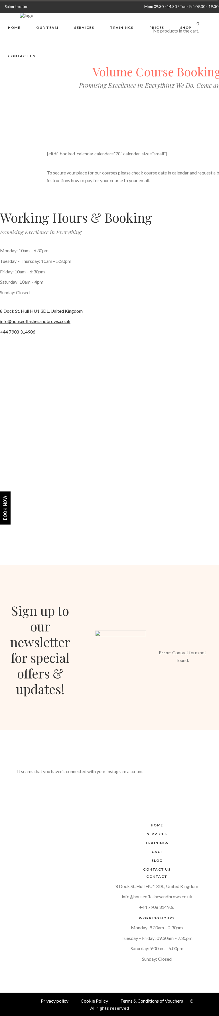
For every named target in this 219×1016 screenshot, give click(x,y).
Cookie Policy (94, 1000)
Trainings (157, 843)
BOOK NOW (5, 508)
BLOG (157, 860)
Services (157, 834)
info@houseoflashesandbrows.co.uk (35, 321)
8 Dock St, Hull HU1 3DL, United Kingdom (41, 311)
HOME (157, 825)
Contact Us (157, 869)
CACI (157, 852)
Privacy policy (54, 1000)
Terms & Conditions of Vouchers (151, 1000)
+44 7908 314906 (17, 331)
